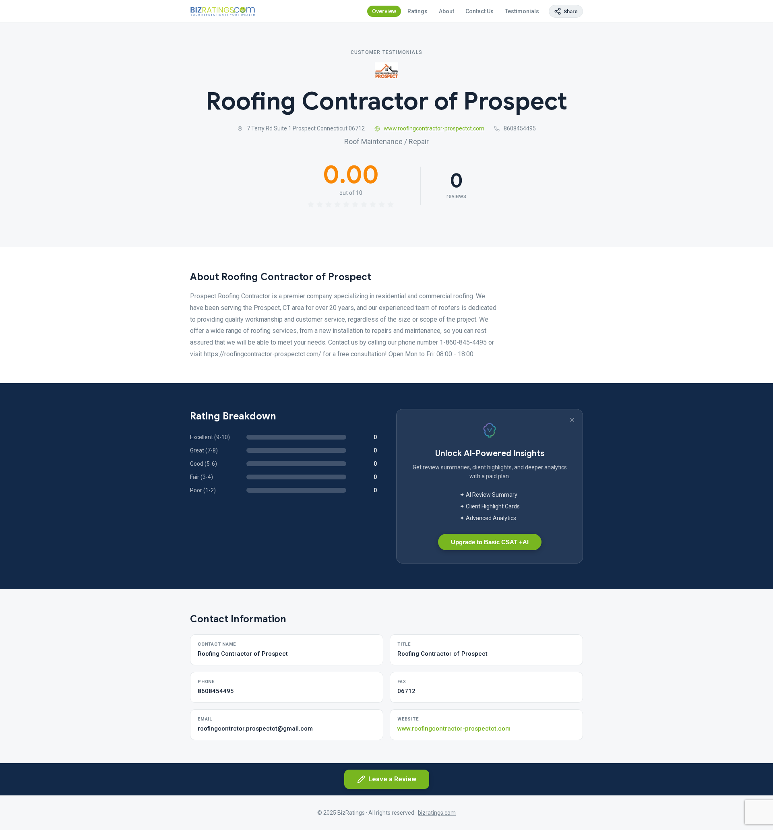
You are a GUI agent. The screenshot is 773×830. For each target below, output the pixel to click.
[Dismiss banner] (572, 419)
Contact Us (479, 11)
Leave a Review (392, 779)
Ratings (417, 11)
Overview (384, 11)
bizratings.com (437, 812)
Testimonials (522, 11)
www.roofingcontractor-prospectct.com (434, 128)
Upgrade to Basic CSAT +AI (490, 542)
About (446, 11)
